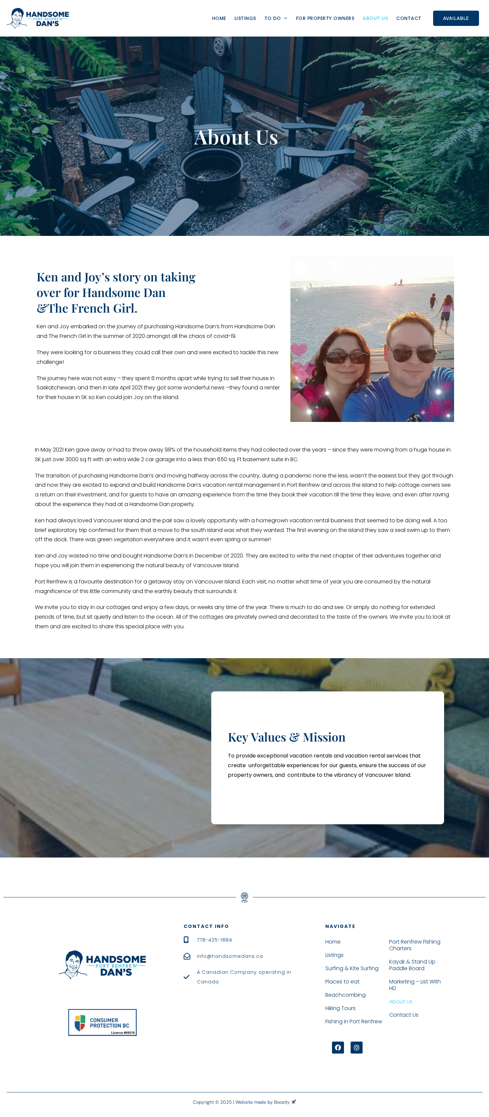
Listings (245, 18)
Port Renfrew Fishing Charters (414, 945)
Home (219, 18)
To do (272, 18)
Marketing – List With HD (415, 985)
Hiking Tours (340, 1008)
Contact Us (403, 1015)
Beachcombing (345, 995)
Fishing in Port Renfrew (353, 1021)
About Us (375, 18)
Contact (408, 18)
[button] (338, 1048)
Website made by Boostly (263, 1102)
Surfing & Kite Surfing (352, 968)
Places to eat (342, 981)
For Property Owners (325, 18)
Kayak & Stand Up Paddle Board (412, 965)
